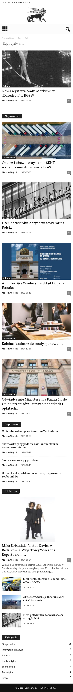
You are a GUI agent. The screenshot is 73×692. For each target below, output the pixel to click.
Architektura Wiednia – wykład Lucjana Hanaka (33, 285)
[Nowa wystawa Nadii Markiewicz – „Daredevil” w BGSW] (36, 68)
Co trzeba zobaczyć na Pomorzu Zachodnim (30, 431)
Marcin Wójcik (10, 100)
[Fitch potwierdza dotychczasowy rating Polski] (36, 200)
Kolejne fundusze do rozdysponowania (32, 343)
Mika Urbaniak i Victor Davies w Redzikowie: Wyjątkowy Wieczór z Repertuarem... (28, 550)
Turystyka (7, 672)
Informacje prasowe (12, 649)
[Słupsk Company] (36, 14)
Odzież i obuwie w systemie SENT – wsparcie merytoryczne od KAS (29, 165)
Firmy (5, 678)
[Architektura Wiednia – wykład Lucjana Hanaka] (36, 261)
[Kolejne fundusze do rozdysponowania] (36, 321)
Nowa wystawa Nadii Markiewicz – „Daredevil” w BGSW (30, 93)
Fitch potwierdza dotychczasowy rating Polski (33, 225)
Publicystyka (9, 661)
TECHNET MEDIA (48, 687)
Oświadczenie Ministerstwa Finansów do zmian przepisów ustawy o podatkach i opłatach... (34, 404)
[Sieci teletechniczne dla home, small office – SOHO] (11, 584)
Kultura (6, 86)
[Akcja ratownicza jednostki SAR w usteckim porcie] (11, 602)
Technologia (8, 666)
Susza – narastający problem (20, 460)
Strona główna (8, 38)
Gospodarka (9, 157)
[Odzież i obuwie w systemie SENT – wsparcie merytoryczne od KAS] (36, 140)
